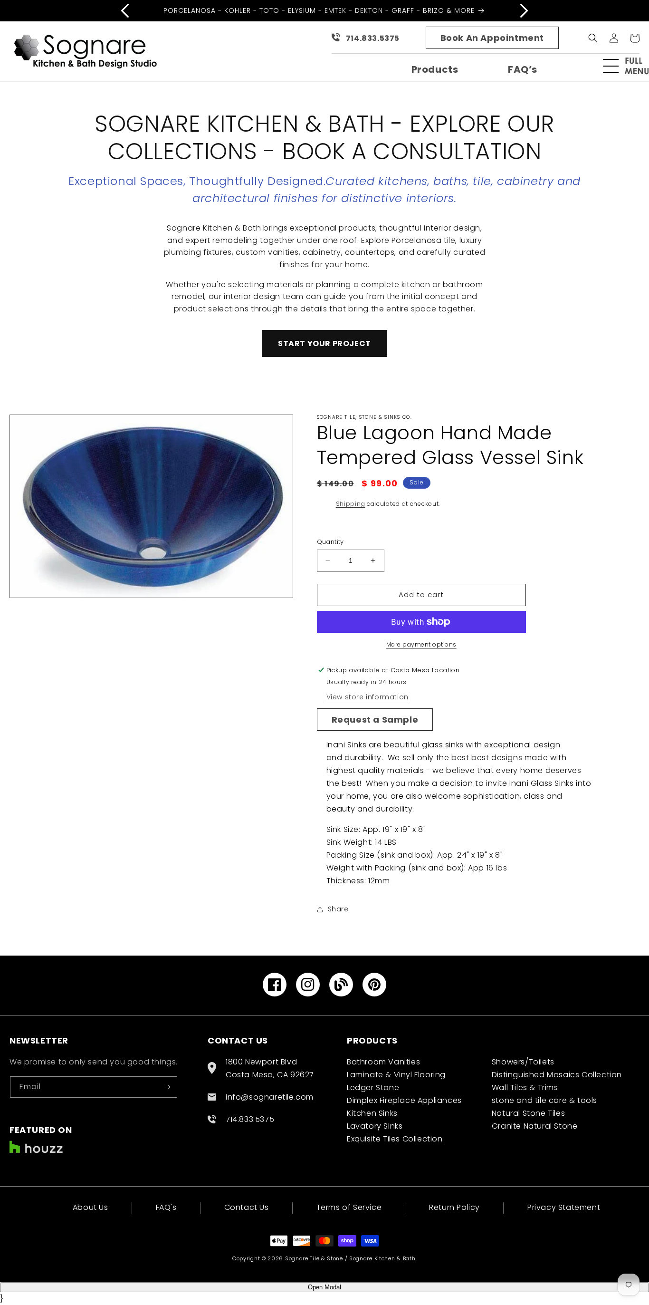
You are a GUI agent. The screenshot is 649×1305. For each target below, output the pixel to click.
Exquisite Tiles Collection (395, 1138)
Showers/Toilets (523, 1061)
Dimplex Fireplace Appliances (404, 1100)
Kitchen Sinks (372, 1113)
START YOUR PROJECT (324, 343)
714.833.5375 (373, 38)
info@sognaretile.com (270, 1097)
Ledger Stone (373, 1087)
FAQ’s (522, 69)
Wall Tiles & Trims (525, 1087)
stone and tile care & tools (544, 1100)
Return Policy (454, 1207)
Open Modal (324, 1287)
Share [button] (338, 909)
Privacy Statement (563, 1207)
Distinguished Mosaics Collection (557, 1074)
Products (434, 69)
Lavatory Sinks (374, 1126)
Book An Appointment (492, 38)
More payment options (421, 644)
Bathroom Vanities (383, 1061)
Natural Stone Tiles (528, 1113)
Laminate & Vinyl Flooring (396, 1074)
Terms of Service (349, 1207)
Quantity (330, 541)
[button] (630, 66)
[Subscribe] (166, 1087)
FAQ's (166, 1207)
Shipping (350, 504)
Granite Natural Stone (535, 1126)
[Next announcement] (524, 10)
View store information (367, 697)
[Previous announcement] (125, 10)
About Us (90, 1208)
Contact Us (246, 1207)
